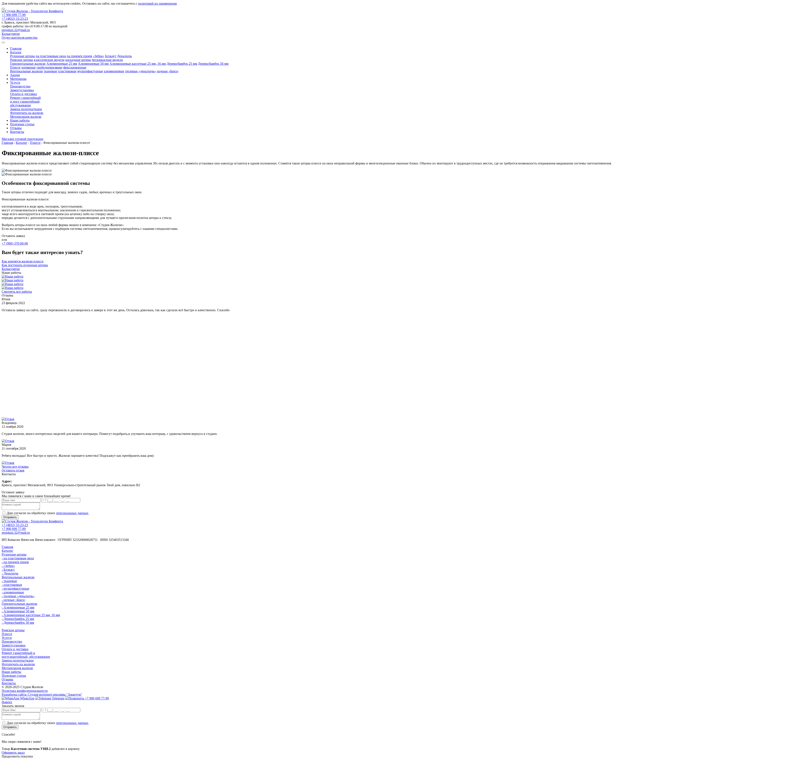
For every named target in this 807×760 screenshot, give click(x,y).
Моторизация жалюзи (25, 116)
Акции (15, 75)
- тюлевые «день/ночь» (18, 596)
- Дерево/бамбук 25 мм (18, 619)
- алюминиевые (13, 592)
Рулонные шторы (22, 56)
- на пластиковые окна (18, 558)
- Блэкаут (8, 569)
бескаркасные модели (107, 60)
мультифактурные (90, 71)
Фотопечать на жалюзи (26, 113)
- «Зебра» (8, 566)
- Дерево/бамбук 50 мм (18, 622)
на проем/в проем (79, 56)
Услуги (15, 82)
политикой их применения (157, 3)
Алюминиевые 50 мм (93, 63)
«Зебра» (98, 56)
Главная (15, 48)
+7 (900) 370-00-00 (15, 243)
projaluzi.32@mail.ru (16, 30)
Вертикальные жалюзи (26, 71)
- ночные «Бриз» (13, 600)
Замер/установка (22, 90)
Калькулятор (11, 34)
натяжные (28, 67)
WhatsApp (26, 698)
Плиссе (15, 67)
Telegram (57, 698)
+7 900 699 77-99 (14, 15)
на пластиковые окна (51, 56)
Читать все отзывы (15, 466)
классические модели (49, 60)
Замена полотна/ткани (26, 109)
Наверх (7, 702)
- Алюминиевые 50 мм (18, 611)
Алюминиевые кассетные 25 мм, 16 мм (137, 63)
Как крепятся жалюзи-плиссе (23, 261)
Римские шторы (21, 60)
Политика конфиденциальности (25, 690)
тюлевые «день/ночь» (140, 71)
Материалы (18, 79)
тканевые (50, 71)
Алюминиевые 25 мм (61, 63)
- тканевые (9, 581)
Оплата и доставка (23, 94)
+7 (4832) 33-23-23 (15, 18)
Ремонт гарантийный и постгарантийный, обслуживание (26, 654)
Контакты (17, 132)
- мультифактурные (15, 588)
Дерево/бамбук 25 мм (182, 63)
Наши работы (20, 120)
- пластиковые (12, 585)
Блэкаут (110, 56)
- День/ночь (10, 573)
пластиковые (67, 71)
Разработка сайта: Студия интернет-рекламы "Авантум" (42, 694)
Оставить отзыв (13, 470)
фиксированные (74, 67)
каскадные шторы (78, 60)
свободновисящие (49, 67)
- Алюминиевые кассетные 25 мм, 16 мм (31, 615)
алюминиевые (114, 71)
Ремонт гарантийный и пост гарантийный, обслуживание (25, 101)
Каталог (16, 52)
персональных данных (72, 513)
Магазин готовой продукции (22, 139)
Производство (20, 86)
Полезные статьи (22, 124)
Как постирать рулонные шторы (25, 265)
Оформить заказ (13, 752)
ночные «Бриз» (168, 71)
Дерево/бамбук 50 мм (213, 63)
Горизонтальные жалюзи (28, 63)
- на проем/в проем (15, 562)
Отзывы (16, 128)
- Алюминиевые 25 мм (18, 607)
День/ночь (124, 56)
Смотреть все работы (17, 291)
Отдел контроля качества (19, 37)
